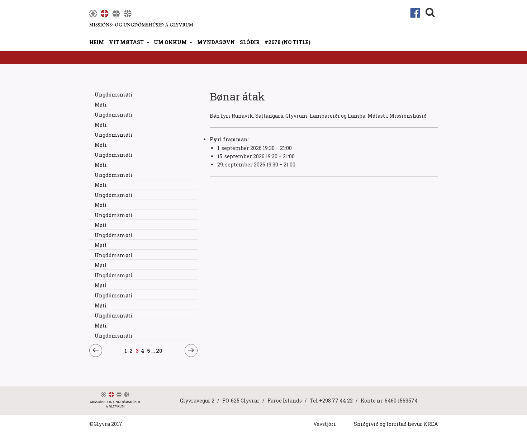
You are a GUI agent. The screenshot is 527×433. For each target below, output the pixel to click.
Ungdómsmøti (114, 94)
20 (159, 350)
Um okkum (170, 42)
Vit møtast (126, 42)
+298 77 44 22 (336, 400)
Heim (96, 42)
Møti (101, 104)
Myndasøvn (216, 42)
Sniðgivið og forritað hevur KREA (396, 423)
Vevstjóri (324, 423)
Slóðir (250, 42)
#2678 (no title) (287, 42)
